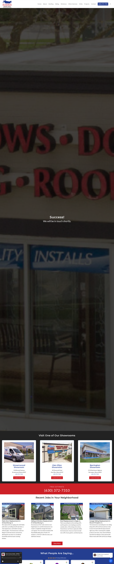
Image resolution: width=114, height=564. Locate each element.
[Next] (110, 517)
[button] (21, 553)
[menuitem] (39, 4)
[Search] (110, 4)
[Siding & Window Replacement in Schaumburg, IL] (42, 511)
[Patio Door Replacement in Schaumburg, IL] (13, 511)
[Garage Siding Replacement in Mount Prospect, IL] (100, 511)
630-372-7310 (19, 474)
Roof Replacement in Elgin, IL (70, 521)
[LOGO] (7, 4)
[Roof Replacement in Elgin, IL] (71, 511)
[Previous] (4, 517)
